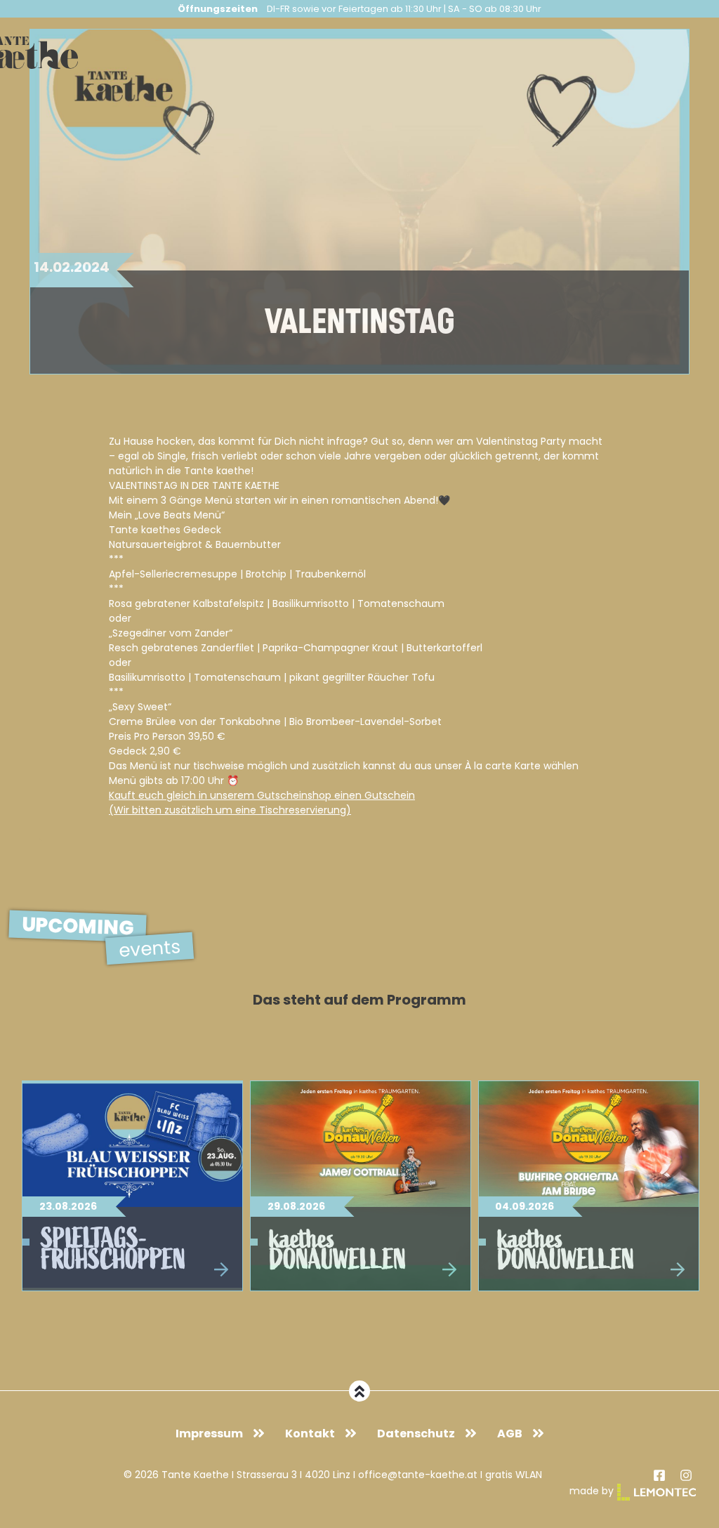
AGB (509, 1433)
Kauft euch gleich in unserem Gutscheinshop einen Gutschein (262, 795)
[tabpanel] (132, 1185)
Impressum (209, 1433)
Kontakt (310, 1433)
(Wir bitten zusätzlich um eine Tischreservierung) (230, 810)
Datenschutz (416, 1433)
